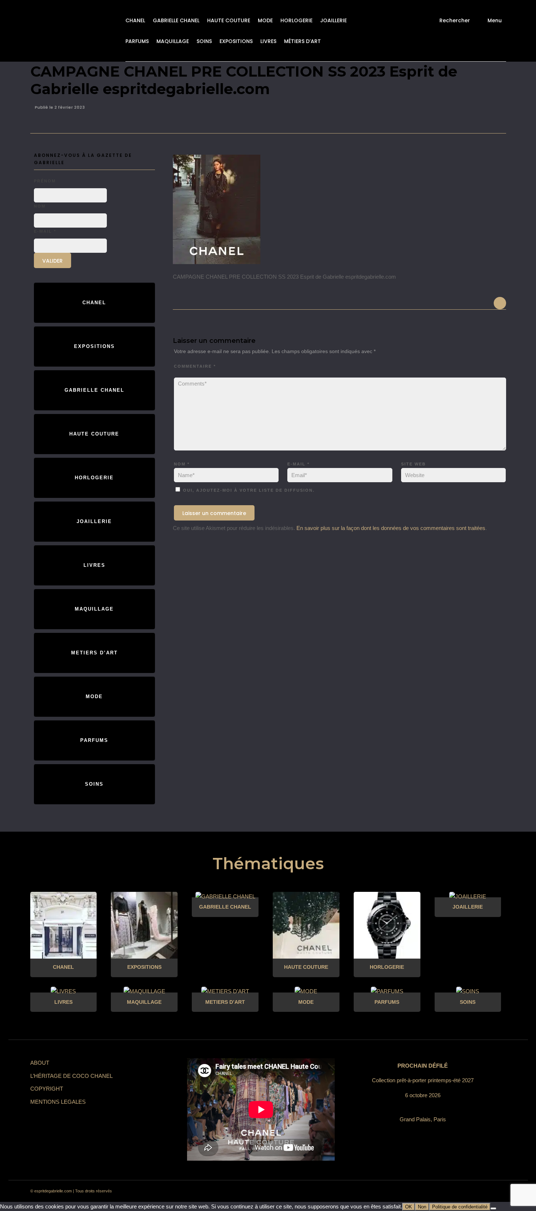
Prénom (45, 181)
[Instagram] (432, 1191)
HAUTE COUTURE (228, 20)
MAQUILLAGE (172, 41)
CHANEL (135, 20)
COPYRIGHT (46, 1089)
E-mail (298, 464)
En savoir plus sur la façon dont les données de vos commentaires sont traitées (390, 528)
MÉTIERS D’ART (302, 41)
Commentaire (195, 366)
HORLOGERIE (296, 20)
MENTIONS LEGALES (58, 1102)
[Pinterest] (445, 1191)
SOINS (204, 41)
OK (408, 1207)
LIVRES (268, 41)
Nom (182, 464)
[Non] (493, 1208)
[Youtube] (471, 1191)
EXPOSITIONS (236, 41)
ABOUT (39, 1063)
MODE (265, 20)
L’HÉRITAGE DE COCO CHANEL (71, 1076)
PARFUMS (137, 41)
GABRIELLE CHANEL (176, 20)
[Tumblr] (458, 1191)
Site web (413, 464)
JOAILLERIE (333, 20)
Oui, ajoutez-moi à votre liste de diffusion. (248, 490)
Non (422, 1207)
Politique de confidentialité (460, 1207)
